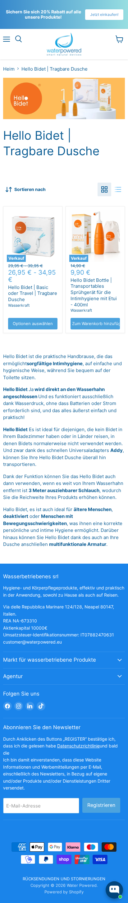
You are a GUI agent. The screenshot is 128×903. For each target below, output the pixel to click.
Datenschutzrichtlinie (78, 745)
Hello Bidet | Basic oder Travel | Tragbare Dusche (32, 293)
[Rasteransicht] (104, 189)
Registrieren (101, 805)
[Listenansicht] (118, 189)
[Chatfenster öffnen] (114, 890)
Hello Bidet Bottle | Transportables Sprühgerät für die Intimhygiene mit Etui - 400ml (94, 292)
